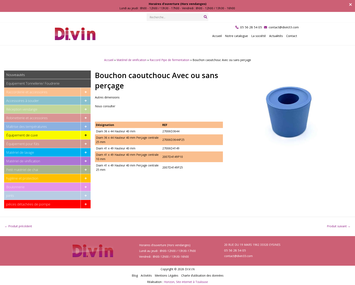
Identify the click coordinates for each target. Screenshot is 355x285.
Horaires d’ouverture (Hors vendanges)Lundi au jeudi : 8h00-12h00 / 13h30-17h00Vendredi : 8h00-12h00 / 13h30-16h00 (167, 250)
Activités (146, 275)
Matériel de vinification (131, 60)
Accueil (108, 60)
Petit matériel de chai (22, 169)
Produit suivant (338, 226)
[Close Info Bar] (350, 4)
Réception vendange (21, 109)
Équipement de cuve (22, 135)
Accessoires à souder (22, 100)
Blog (135, 275)
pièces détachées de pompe (28, 204)
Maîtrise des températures (26, 126)
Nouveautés (15, 74)
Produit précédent (18, 226)
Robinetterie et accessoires (27, 117)
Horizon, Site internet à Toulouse (186, 282)
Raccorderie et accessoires (26, 92)
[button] (248, 27)
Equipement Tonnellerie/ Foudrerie (33, 83)
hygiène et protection (22, 178)
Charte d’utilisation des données (202, 275)
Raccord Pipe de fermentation (169, 60)
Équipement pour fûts (22, 143)
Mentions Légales (166, 275)
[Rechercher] (205, 17)
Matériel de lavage (20, 152)
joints (10, 195)
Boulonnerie (15, 187)
